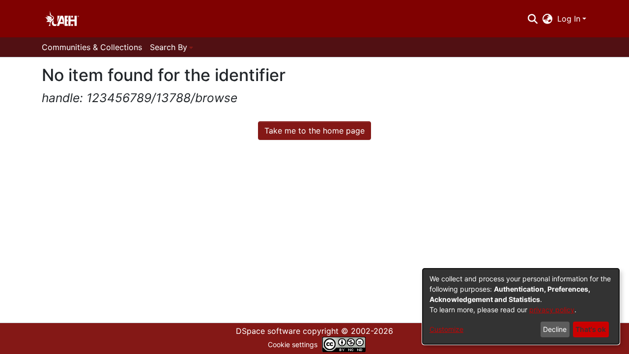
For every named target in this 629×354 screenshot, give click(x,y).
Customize (446, 329)
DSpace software (268, 331)
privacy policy (551, 309)
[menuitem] (548, 19)
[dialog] (521, 306)
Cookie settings (292, 344)
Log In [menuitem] (568, 19)
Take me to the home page (314, 131)
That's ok (590, 329)
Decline (555, 329)
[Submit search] (532, 19)
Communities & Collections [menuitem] (92, 47)
